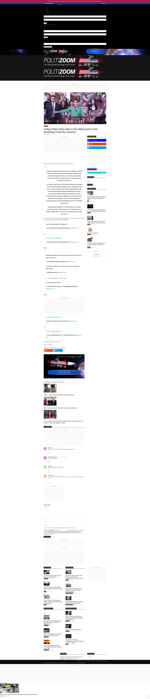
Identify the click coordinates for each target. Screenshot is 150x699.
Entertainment (46, 625)
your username (46, 18)
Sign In (47, 6)
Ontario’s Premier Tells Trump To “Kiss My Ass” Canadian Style (96, 244)
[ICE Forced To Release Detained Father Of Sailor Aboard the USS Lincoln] (96, 193)
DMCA (82, 660)
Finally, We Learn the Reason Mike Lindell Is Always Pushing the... (53, 588)
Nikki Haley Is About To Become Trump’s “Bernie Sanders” (60, 408)
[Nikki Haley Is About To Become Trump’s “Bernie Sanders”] (64, 401)
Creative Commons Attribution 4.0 (72, 662)
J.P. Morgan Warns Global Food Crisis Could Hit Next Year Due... (96, 210)
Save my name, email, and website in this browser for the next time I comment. (60, 527)
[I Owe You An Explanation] (75, 626)
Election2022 (46, 126)
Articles (45, 418)
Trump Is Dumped (92, 233)
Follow (104, 172)
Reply (49, 453)
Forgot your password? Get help (50, 24)
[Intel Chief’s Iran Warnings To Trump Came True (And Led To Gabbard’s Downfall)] (96, 218)
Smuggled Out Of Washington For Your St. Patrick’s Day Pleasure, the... (52, 622)
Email (88, 181)
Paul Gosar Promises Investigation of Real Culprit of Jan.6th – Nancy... (75, 641)
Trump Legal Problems (69, 593)
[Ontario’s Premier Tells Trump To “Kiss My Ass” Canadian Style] (96, 240)
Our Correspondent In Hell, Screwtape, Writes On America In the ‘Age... (53, 647)
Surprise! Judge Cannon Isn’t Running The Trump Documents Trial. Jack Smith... (74, 577)
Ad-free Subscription (49, 3)
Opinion (77, 79)
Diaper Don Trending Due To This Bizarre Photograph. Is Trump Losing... (74, 590)
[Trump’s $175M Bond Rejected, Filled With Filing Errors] (75, 598)
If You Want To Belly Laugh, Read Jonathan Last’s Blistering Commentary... (53, 601)
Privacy (79, 660)
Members (94, 660)
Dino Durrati (47, 134)
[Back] (64, 4)
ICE (0, 692)
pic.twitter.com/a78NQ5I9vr (53, 238)
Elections (89, 234)
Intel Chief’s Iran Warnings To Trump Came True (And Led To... (96, 222)
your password (46, 21)
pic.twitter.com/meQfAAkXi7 (53, 331)
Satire (71, 79)
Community (65, 79)
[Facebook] (60, 4)
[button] (104, 56)
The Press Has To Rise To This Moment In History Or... (52, 576)
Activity (98, 660)
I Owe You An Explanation (73, 629)
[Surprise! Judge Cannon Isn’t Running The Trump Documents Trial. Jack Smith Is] (75, 572)
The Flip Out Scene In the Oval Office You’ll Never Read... (53, 634)
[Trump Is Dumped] (96, 229)
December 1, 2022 (74, 228)
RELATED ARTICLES (48, 382)
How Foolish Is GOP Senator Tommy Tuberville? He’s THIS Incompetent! (74, 618)
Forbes (45, 166)
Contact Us (57, 79)
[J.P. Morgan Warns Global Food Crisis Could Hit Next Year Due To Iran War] (96, 206)
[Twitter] (61, 4)
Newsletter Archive (103, 660)
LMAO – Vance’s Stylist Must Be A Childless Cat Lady (59, 395)
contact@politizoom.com (69, 659)
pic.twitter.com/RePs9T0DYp (54, 317)
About (51, 79)
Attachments (46, 530)
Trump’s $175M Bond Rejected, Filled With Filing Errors (74, 602)
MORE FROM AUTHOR (58, 382)
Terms (45, 27)
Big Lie (45, 591)
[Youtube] (62, 4)
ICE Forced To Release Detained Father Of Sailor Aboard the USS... (96, 198)
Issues (88, 79)
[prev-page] (44, 425)
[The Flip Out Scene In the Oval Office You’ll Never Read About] (53, 630)
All (45, 611)
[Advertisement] (64, 146)
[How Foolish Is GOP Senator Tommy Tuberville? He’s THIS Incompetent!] (75, 613)
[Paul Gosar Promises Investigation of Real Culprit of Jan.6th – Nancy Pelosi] (75, 636)
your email (46, 32)
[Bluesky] (59, 4)
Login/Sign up (103, 3)
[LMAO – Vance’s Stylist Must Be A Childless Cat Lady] (64, 388)
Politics (83, 79)
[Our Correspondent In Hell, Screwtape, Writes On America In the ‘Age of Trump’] (53, 642)
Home (46, 79)
